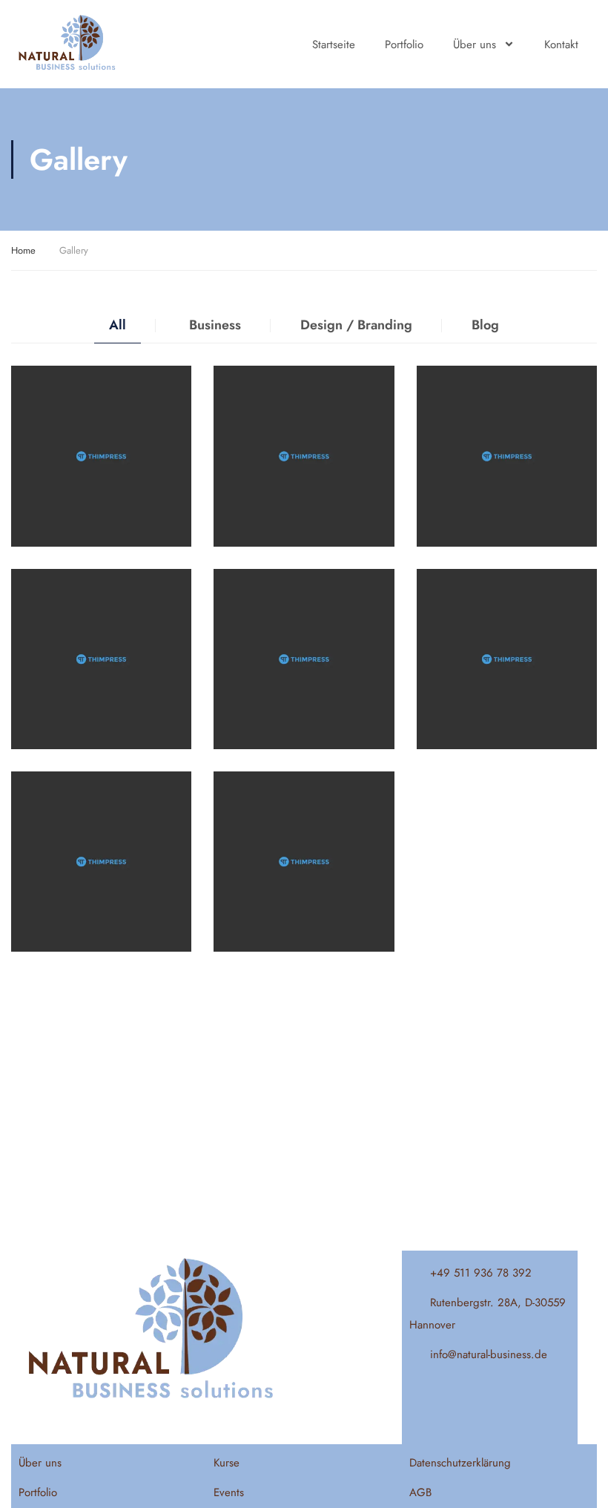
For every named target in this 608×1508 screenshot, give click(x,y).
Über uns (474, 44)
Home (23, 250)
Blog (485, 325)
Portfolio (404, 44)
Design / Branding (356, 325)
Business (215, 325)
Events (229, 1492)
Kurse (226, 1463)
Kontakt (561, 44)
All (117, 325)
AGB (420, 1492)
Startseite (333, 44)
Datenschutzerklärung (460, 1463)
